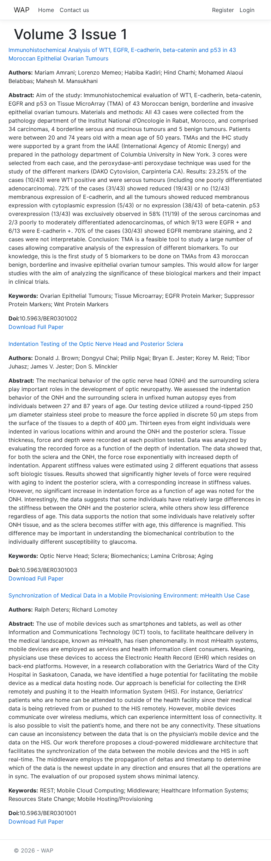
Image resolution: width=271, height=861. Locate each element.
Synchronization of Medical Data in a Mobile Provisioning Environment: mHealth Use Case (128, 595)
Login (247, 9)
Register (223, 9)
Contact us (74, 9)
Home (46, 9)
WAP (22, 10)
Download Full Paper (36, 326)
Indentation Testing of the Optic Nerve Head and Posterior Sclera (95, 343)
